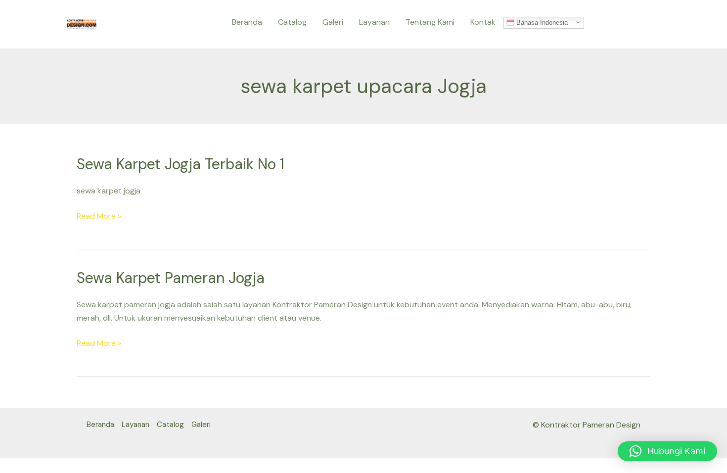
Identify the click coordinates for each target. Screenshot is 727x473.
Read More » (99, 216)
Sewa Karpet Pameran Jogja (171, 277)
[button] (667, 451)
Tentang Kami (430, 22)
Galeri (332, 22)
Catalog (292, 22)
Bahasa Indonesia (541, 22)
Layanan (374, 22)
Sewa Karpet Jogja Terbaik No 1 (180, 164)
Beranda (247, 22)
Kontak (483, 22)
